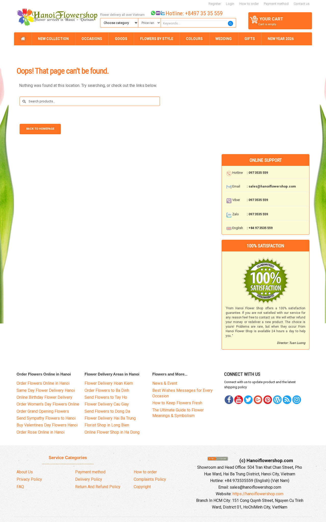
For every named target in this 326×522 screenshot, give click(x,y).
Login (230, 4)
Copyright (142, 486)
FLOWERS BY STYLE (156, 39)
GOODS (121, 39)
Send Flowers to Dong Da (107, 411)
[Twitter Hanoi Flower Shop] (248, 399)
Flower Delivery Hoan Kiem (109, 383)
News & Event (164, 383)
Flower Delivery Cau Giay (107, 404)
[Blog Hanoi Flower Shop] (277, 399)
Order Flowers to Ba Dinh (107, 390)
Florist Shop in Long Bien (107, 425)
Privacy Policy (29, 479)
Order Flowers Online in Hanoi (43, 383)
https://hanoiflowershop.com (258, 493)
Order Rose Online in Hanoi (40, 432)
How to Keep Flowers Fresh (177, 402)
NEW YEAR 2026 (281, 39)
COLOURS (194, 39)
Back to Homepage (40, 128)
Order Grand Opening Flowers (43, 411)
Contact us (301, 4)
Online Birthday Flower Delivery (44, 397)
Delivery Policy (88, 479)
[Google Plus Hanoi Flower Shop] (258, 399)
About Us (25, 472)
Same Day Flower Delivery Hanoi (46, 390)
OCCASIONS (92, 39)
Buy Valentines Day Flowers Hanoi (47, 425)
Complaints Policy (150, 479)
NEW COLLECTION (53, 39)
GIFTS (249, 39)
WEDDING (223, 39)
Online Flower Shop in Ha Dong (112, 432)
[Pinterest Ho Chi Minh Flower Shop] (267, 399)
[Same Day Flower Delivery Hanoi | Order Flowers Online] (56, 16)
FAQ (20, 486)
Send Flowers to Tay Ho (106, 397)
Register (215, 4)
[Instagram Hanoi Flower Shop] (296, 399)
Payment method (276, 4)
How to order (249, 4)
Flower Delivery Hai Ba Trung (110, 418)
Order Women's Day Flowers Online (48, 404)
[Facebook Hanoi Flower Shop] (229, 399)
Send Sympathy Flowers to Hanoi (46, 418)
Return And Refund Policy (97, 486)
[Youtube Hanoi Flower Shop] (238, 399)
